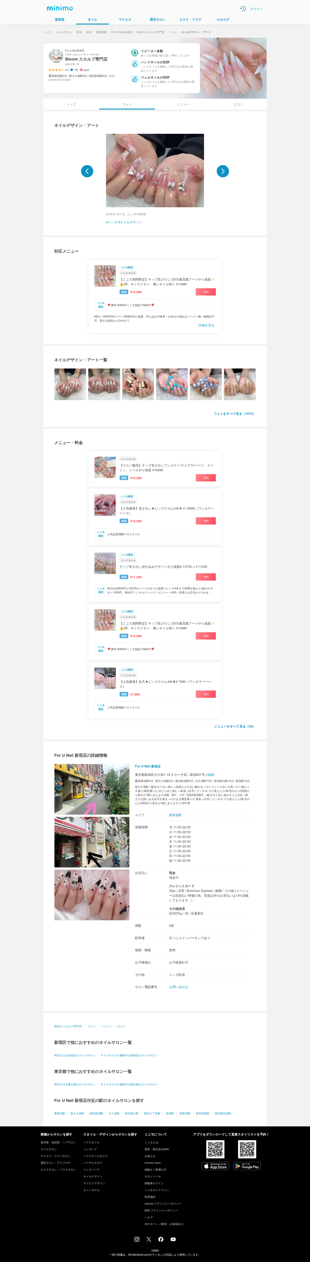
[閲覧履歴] (243, 8)
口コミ (239, 104)
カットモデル (91, 1190)
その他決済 (177, 908)
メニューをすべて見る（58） (235, 726)
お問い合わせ (178, 986)
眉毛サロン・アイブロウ (56, 1162)
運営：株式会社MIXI (157, 1149)
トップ (47, 32)
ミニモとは (151, 1142)
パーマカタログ (92, 1162)
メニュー (183, 104)
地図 (210, 774)
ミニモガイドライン (157, 1190)
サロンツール (153, 1176)
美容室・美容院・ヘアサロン (58, 1142)
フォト (173, 32)
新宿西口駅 (132, 1113)
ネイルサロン (64, 32)
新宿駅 (170, 1113)
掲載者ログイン (154, 1183)
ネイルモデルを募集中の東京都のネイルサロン (129, 1084)
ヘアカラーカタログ (95, 1156)
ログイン (256, 8)
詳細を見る (206, 325)
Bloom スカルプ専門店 (151, 32)
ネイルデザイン (131, 222)
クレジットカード (181, 886)
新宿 (89, 32)
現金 (172, 872)
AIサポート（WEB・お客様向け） (165, 1224)
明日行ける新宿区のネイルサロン (74, 1055)
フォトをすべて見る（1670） (235, 413)
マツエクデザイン (94, 1183)
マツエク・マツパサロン (56, 1156)
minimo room (153, 1162)
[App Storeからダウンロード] (215, 1166)
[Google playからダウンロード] (247, 1166)
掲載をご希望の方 (155, 1169)
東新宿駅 (101, 32)
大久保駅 (114, 1113)
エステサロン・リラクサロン (58, 1169)
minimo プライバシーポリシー (163, 1203)
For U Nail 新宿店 (122, 32)
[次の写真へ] (223, 171)
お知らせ (150, 1156)
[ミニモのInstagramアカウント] (136, 1240)
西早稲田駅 (202, 1113)
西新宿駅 (185, 1113)
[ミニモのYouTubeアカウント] (173, 1240)
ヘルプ (149, 1217)
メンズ (112, 222)
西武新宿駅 (96, 1113)
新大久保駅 (77, 1113)
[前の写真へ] (87, 171)
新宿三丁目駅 (152, 1113)
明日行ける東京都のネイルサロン (74, 1084)
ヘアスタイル (91, 1142)
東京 (79, 32)
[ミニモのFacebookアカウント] (160, 1240)
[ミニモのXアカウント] (149, 1240)
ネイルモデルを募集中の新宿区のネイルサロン (129, 1055)
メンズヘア (90, 1149)
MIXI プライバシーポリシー (161, 1210)
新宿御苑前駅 (223, 1113)
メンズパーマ (91, 1169)
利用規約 (150, 1197)
